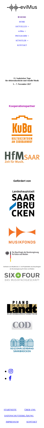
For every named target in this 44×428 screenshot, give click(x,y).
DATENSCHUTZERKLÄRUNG (19, 416)
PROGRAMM (21, 36)
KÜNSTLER (21, 40)
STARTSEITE (10, 410)
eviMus (21, 31)
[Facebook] (10, 378)
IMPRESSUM (12, 422)
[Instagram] (11, 371)
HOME (22, 22)
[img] (22, 7)
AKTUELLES (21, 26)
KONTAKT (22, 45)
